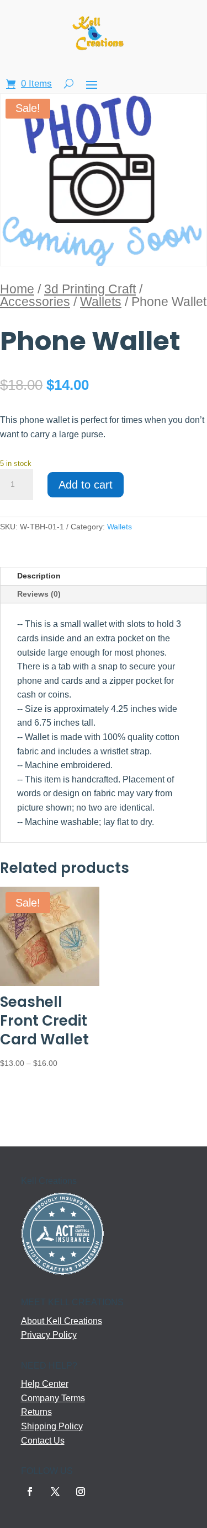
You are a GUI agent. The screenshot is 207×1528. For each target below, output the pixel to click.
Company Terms (53, 1398)
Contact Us (43, 1440)
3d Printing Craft (90, 289)
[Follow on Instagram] (80, 1491)
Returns (36, 1412)
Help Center (44, 1383)
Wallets (100, 301)
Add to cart (86, 485)
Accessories (35, 301)
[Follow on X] (55, 1491)
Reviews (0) (39, 593)
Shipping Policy (52, 1426)
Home (17, 289)
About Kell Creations (61, 1321)
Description (39, 575)
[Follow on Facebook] (30, 1491)
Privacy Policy (49, 1334)
